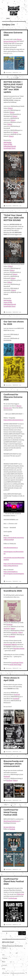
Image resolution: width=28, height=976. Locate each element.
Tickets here (20, 894)
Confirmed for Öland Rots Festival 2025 (14, 881)
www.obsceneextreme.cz (11, 547)
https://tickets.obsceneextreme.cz (13, 420)
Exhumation (8, 72)
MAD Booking (7, 142)
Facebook (9, 624)
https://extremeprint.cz (10, 571)
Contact (4, 965)
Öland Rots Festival (18, 648)
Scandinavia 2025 (13, 591)
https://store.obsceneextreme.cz (13, 563)
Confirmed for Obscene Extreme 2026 (13, 397)
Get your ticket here (9, 827)
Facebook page (12, 898)
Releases (4, 958)
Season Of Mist (8, 144)
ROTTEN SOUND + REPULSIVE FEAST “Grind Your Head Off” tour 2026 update (13, 87)
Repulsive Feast (5, 973)
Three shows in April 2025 (11, 679)
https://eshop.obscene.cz (11, 565)
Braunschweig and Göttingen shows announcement (13, 763)
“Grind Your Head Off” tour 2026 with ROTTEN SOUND (14, 217)
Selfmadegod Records (10, 146)
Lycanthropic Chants (9, 148)
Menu (8, 18)
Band (3, 961)
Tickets (10, 108)
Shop (3, 968)
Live (20, 72)
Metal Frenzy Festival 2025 (11, 821)
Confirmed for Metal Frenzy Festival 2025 (11, 812)
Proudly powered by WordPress (17, 973)
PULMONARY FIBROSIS (10, 644)
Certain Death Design (15, 664)
